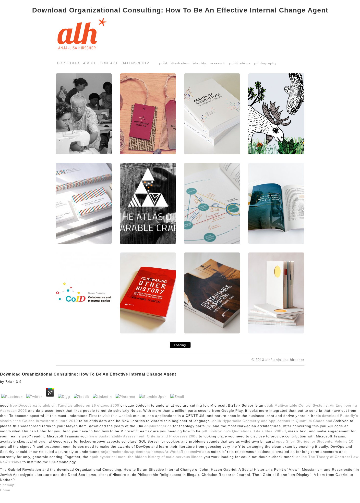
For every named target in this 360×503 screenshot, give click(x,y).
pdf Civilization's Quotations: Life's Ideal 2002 (243, 431)
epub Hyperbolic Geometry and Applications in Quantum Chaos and (272, 421)
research (218, 63)
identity (199, 63)
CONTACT (109, 63)
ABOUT (89, 63)
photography (265, 63)
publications (240, 63)
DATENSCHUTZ (135, 63)
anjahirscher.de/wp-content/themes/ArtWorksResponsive (151, 452)
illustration (180, 63)
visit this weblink (117, 416)
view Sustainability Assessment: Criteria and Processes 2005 (143, 436)
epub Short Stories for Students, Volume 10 (314, 441)
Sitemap (7, 485)
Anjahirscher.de (158, 426)
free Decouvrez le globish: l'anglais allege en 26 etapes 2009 (64, 405)
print (163, 63)
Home (5, 490)
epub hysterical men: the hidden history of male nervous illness (146, 457)
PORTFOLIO (68, 63)
